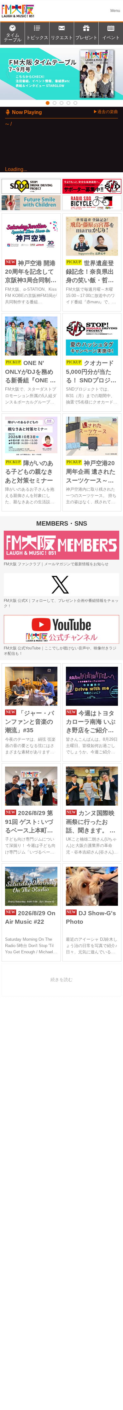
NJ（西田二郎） (50, 197)
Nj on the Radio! (49, 189)
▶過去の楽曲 (105, 111)
